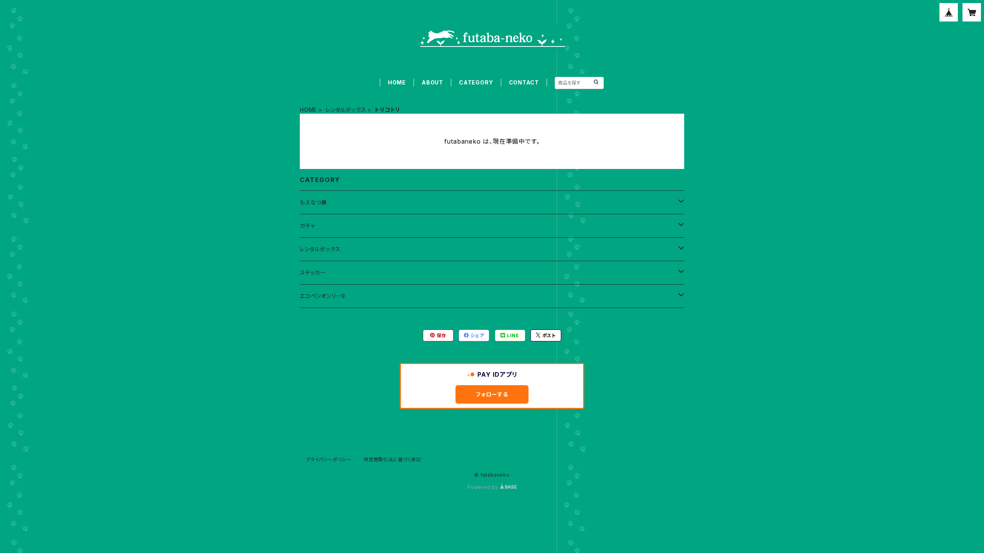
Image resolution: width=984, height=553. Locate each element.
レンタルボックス (346, 109)
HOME (397, 82)
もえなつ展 (313, 202)
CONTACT (524, 82)
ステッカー (313, 272)
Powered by (483, 487)
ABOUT (432, 82)
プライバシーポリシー (328, 459)
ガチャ (307, 225)
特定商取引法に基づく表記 (392, 459)
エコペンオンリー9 (322, 296)
